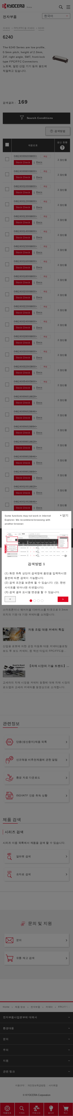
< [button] (10, 599)
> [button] (63, 599)
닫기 (64, 515)
